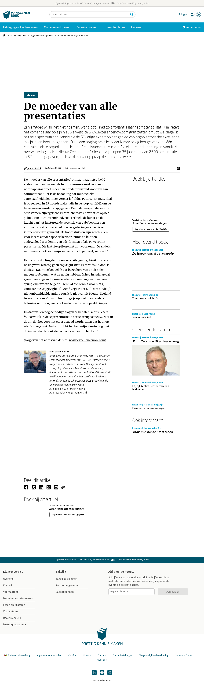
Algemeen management (42, 35)
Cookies (102, 655)
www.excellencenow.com (108, 132)
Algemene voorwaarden (49, 655)
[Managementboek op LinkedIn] (94, 672)
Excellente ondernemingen (141, 146)
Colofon (72, 655)
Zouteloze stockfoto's (145, 298)
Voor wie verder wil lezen (152, 432)
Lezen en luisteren (14, 604)
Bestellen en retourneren (18, 598)
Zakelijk (61, 571)
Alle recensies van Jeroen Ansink (68, 392)
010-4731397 (194, 27)
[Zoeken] (132, 14)
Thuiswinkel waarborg (19, 655)
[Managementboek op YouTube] (102, 672)
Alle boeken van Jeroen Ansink (67, 388)
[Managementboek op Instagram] (109, 672)
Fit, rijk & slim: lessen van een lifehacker (150, 388)
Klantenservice (13, 571)
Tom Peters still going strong (155, 341)
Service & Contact (184, 655)
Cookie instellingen (122, 655)
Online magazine (18, 35)
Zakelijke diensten (66, 578)
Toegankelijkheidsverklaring (153, 655)
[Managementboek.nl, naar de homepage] (17, 18)
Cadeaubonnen (65, 591)
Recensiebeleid (12, 617)
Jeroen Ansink (34, 168)
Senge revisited (141, 317)
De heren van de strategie (153, 253)
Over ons (8, 578)
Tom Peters (171, 127)
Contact (7, 585)
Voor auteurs (10, 611)
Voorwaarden (11, 591)
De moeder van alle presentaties (72, 35)
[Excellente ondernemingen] (143, 199)
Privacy (87, 655)
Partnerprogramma (14, 624)
